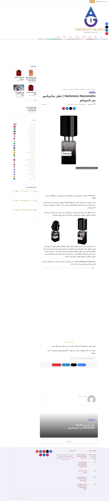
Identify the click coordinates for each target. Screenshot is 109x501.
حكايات (58, 36)
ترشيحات (77, 36)
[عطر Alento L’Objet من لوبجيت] (18, 73)
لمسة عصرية (90, 104)
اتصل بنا (13, 498)
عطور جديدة (87, 89)
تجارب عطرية (32, 126)
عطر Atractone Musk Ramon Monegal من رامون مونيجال (81, 456)
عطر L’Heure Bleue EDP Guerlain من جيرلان (19, 94)
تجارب (89, 36)
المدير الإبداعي (32, 171)
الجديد (101, 36)
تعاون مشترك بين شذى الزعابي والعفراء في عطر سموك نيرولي (31, 109)
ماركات (70, 36)
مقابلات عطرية (32, 140)
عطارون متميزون (31, 145)
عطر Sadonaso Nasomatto (86, 358)
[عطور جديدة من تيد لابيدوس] (92, 472)
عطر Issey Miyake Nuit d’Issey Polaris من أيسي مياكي (82, 479)
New (34, 176)
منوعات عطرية (32, 157)
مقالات (95, 36)
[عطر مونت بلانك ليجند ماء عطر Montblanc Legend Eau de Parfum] (92, 486)
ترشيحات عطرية (31, 133)
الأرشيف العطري (31, 162)
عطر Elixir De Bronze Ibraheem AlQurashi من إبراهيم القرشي (31, 79)
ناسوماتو (73, 358)
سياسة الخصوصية (19, 498)
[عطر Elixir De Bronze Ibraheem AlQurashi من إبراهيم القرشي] (31, 73)
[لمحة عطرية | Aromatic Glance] (91, 19)
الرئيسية (93, 89)
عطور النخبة (32, 150)
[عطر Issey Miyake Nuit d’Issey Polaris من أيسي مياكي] (92, 479)
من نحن (25, 498)
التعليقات (69, 442)
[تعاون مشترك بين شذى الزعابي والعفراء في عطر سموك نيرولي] (31, 103)
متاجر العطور (32, 143)
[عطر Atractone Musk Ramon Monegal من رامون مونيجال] (92, 457)
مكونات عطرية (32, 136)
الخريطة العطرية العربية (30, 164)
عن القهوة (33, 155)
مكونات (83, 36)
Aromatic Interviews (30, 152)
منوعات (64, 36)
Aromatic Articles (31, 169)
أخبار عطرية (32, 148)
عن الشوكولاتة (32, 174)
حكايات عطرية (32, 178)
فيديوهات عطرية (31, 131)
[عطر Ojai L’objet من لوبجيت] (31, 88)
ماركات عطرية (32, 138)
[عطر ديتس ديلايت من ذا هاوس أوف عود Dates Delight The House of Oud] (92, 464)
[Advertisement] (54, 50)
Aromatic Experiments (30, 159)
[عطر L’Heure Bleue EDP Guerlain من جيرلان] (18, 88)
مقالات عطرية (32, 129)
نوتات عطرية (32, 167)
